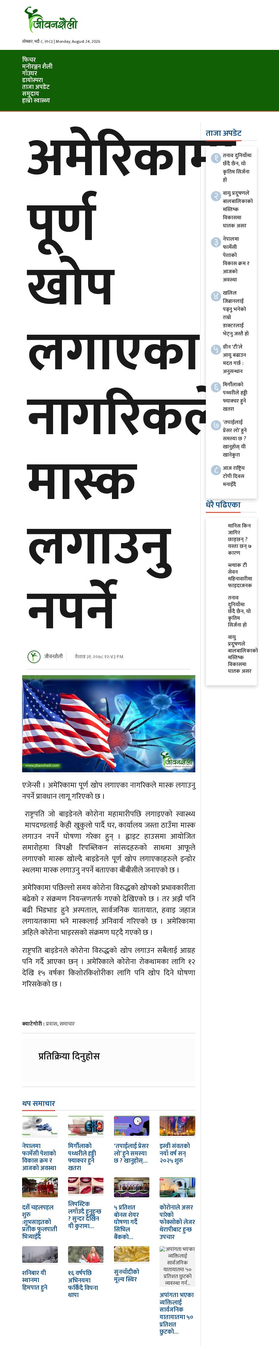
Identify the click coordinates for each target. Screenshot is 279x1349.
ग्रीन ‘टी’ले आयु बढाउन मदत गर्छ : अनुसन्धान (234, 359)
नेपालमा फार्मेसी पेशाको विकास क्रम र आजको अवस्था (39, 1157)
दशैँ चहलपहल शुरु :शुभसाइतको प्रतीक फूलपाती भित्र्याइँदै (39, 1222)
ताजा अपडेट (36, 87)
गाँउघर (29, 74)
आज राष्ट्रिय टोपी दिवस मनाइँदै (234, 476)
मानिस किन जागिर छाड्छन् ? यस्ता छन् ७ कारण (239, 539)
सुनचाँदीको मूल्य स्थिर (126, 1276)
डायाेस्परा (32, 80)
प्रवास (51, 1024)
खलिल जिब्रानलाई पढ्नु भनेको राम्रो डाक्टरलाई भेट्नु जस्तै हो (236, 313)
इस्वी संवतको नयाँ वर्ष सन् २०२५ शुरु (175, 1153)
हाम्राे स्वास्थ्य (36, 101)
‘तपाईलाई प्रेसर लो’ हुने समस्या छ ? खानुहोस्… (131, 1153)
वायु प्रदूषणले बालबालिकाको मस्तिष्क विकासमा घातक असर (238, 209)
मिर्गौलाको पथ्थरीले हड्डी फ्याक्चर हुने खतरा (82, 1157)
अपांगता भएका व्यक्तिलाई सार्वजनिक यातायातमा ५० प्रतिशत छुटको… (177, 1313)
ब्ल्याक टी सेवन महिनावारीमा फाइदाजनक (240, 575)
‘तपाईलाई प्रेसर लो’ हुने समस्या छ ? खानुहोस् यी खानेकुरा (235, 439)
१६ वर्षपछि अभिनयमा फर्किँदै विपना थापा (83, 1284)
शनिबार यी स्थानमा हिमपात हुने (34, 1280)
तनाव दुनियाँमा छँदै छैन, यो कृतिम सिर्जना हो (237, 168)
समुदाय (30, 94)
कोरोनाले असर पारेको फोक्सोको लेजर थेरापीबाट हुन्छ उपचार (177, 1222)
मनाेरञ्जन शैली (37, 67)
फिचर (29, 60)
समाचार (67, 1024)
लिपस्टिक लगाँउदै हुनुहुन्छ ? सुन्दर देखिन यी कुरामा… (84, 1215)
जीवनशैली (53, 656)
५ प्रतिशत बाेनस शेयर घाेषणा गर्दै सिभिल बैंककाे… (126, 1222)
